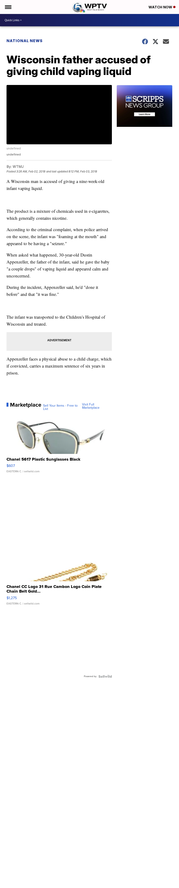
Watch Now (160, 7)
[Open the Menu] (7, 7)
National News (25, 40)
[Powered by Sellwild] (105, 676)
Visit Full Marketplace (91, 406)
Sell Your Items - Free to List (60, 407)
